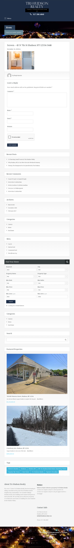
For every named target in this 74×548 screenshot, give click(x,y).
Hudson (23, 468)
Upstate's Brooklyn (52, 472)
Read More (40, 399)
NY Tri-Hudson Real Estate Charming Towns (52, 468)
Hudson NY (32, 468)
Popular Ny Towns (14, 472)
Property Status (11, 273)
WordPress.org (12, 253)
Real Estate (25, 472)
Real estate (11, 230)
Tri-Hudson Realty (37, 472)
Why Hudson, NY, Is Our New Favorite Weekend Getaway (24, 162)
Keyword (9, 267)
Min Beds (9, 280)
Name (9, 110)
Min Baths (41, 280)
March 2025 (11, 204)
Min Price (9, 287)
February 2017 (12, 211)
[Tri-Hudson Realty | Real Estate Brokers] (37, 5)
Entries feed (11, 247)
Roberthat (19, 182)
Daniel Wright (22, 179)
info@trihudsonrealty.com (44, 516)
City (39, 267)
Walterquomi (19, 188)
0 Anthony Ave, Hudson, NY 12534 (18, 448)
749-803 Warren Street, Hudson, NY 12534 (20, 396)
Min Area (10, 293)
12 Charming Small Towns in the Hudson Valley (21, 159)
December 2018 (12, 208)
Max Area (42, 293)
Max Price (41, 287)
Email (9, 118)
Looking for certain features (16, 305)
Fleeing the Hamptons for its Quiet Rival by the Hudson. (24, 165)
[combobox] (53, 269)
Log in (10, 244)
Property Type (42, 273)
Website (9, 126)
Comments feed (12, 250)
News (9, 227)
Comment (10, 91)
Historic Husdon (13, 468)
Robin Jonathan (23, 185)
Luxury (10, 224)
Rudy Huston (18, 75)
